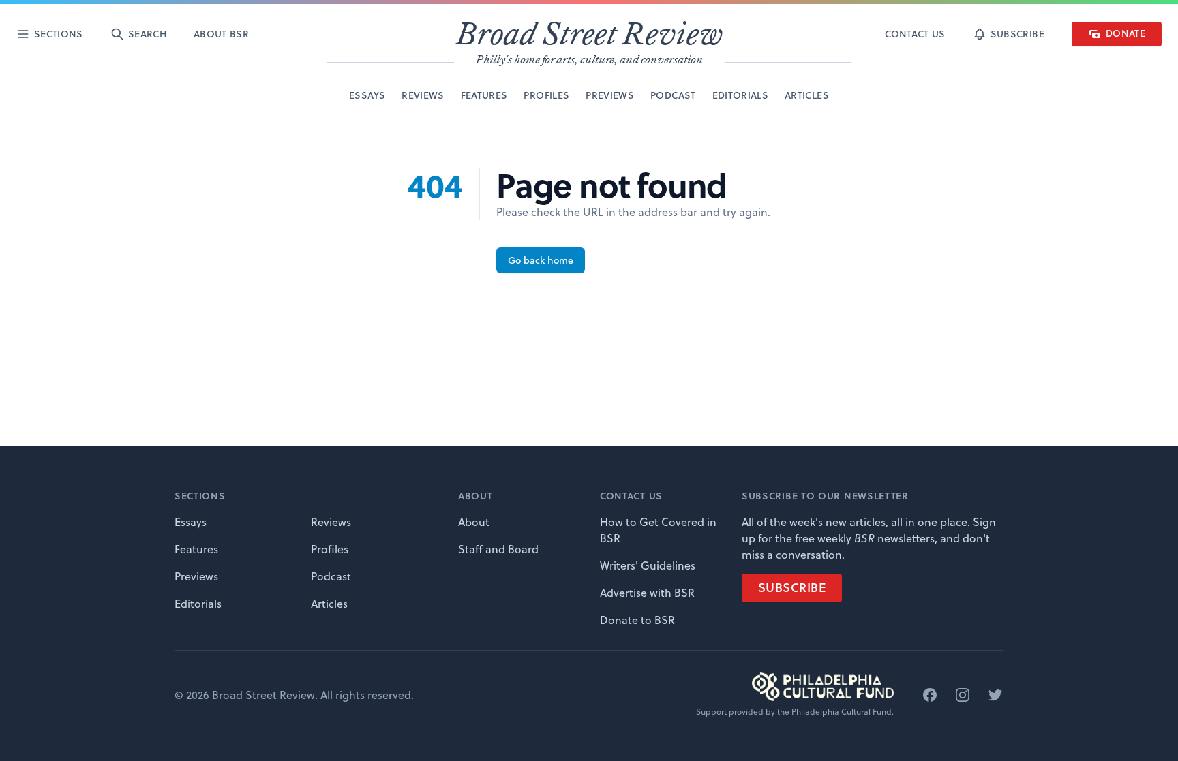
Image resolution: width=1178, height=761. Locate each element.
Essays (191, 521)
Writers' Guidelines (647, 565)
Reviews (331, 521)
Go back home (540, 260)
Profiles (329, 549)
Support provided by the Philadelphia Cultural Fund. (795, 711)
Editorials (198, 603)
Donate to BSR (637, 619)
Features (196, 549)
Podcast (331, 576)
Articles (329, 603)
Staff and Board (498, 549)
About (473, 521)
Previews (196, 576)
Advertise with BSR (647, 592)
